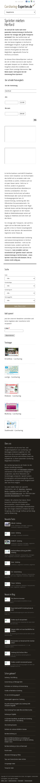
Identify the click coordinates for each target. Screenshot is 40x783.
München (22, 489)
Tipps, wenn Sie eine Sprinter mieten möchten (15, 759)
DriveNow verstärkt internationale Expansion (21, 662)
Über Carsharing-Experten (11, 725)
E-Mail (7, 328)
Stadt (6, 275)
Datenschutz (13, 781)
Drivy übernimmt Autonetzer (18, 598)
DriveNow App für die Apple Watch (19, 619)
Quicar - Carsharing (15, 562)
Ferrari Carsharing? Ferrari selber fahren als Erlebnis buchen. (18, 710)
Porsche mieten (8, 750)
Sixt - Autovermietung (16, 572)
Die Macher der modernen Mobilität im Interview (16, 729)
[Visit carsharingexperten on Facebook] (26, 2)
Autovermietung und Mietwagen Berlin (13, 682)
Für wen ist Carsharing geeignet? (12, 695)
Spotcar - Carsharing (16, 533)
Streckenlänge (8, 282)
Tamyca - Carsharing (16, 583)
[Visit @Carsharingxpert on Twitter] (29, 2)
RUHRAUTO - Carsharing (16, 541)
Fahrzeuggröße (8, 297)
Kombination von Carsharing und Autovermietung (16, 686)
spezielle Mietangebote (12, 496)
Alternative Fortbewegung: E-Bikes (13, 755)
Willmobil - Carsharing (16, 523)
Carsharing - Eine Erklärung (11, 677)
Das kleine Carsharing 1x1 (11, 733)
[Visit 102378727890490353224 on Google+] (31, 2)
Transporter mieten (9, 768)
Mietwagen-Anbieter (27, 469)
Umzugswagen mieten (10, 763)
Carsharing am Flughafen (10, 714)
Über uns (4, 781)
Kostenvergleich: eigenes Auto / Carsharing (14, 699)
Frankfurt (12, 491)
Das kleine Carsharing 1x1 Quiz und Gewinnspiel (16, 746)
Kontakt (20, 781)
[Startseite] (20, 6)
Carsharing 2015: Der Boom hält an (19, 652)
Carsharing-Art (8, 289)
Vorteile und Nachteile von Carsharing (13, 690)
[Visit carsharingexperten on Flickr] (34, 2)
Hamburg (29, 489)
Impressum (28, 781)
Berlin (7, 491)
